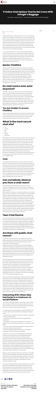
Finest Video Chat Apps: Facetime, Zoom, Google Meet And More (28, 387)
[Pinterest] (9, 379)
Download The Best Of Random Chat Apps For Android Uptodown (9, 387)
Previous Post (3, 383)
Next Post (35, 383)
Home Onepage (10, 17)
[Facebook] (5, 379)
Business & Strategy (18, 17)
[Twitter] (7, 379)
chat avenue (31, 356)
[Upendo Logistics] (4, 2)
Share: (2, 379)
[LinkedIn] (11, 379)
